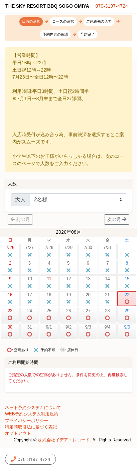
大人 (20, 199)
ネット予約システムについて (33, 407)
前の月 (23, 219)
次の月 (114, 219)
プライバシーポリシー (26, 420)
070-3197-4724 (111, 6)
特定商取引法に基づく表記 (31, 426)
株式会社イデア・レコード (64, 439)
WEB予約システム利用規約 (31, 413)
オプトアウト (18, 433)
